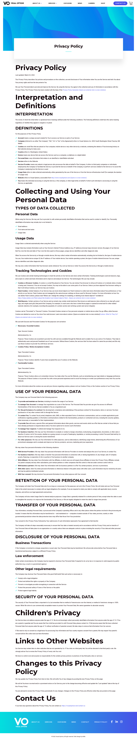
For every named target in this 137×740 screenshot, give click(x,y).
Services (48, 722)
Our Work (62, 722)
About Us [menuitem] (36, 3)
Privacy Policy (100, 722)
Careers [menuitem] (91, 3)
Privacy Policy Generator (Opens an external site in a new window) (84, 90)
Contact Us (120, 3)
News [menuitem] (80, 3)
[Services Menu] (56, 3)
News (73, 722)
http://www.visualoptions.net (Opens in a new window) (69, 178)
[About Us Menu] (41, 3)
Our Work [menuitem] (68, 3)
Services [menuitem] (51, 3)
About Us (35, 722)
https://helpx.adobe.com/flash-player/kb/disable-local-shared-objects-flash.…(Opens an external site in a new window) (57, 298)
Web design (77, 736)
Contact (85, 722)
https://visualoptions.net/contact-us (73, 706)
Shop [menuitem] (103, 3)
